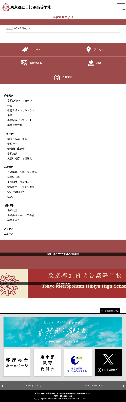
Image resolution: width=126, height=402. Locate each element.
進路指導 (9, 205)
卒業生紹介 (13, 220)
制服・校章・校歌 (17, 138)
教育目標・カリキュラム (20, 110)
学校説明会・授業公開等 (20, 187)
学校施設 (12, 153)
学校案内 (9, 95)
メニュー (121, 9)
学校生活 (9, 134)
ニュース (9, 233)
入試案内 (9, 167)
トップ (9, 28)
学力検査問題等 (16, 192)
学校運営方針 (14, 125)
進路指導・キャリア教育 (20, 215)
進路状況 (12, 210)
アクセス (9, 229)
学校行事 (12, 143)
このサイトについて (32, 386)
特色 (9, 105)
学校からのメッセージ (19, 100)
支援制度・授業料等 (18, 182)
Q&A (10, 196)
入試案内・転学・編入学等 (22, 172)
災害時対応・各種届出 (19, 158)
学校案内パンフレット (19, 120)
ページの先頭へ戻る (110, 311)
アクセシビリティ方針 (93, 386)
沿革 (9, 115)
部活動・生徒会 (16, 148)
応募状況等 (13, 177)
